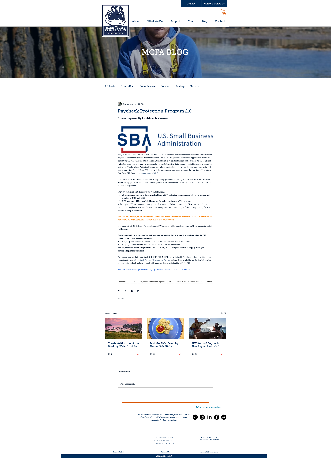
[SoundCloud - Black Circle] (223, 417)
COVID (209, 281)
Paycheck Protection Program (152, 281)
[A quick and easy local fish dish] (165, 328)
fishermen (123, 281)
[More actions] (211, 104)
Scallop (180, 86)
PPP (133, 281)
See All (223, 313)
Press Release (148, 86)
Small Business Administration (189, 281)
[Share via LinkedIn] (131, 290)
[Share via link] (138, 290)
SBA (170, 281)
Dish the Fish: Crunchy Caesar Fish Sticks (164, 345)
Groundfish (127, 86)
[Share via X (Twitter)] (125, 290)
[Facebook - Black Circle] (216, 417)
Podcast (165, 86)
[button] (214, 3)
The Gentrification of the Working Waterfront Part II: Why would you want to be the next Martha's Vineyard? (123, 345)
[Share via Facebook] (119, 290)
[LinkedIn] (209, 417)
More (193, 86)
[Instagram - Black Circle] (202, 417)
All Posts (110, 86)
